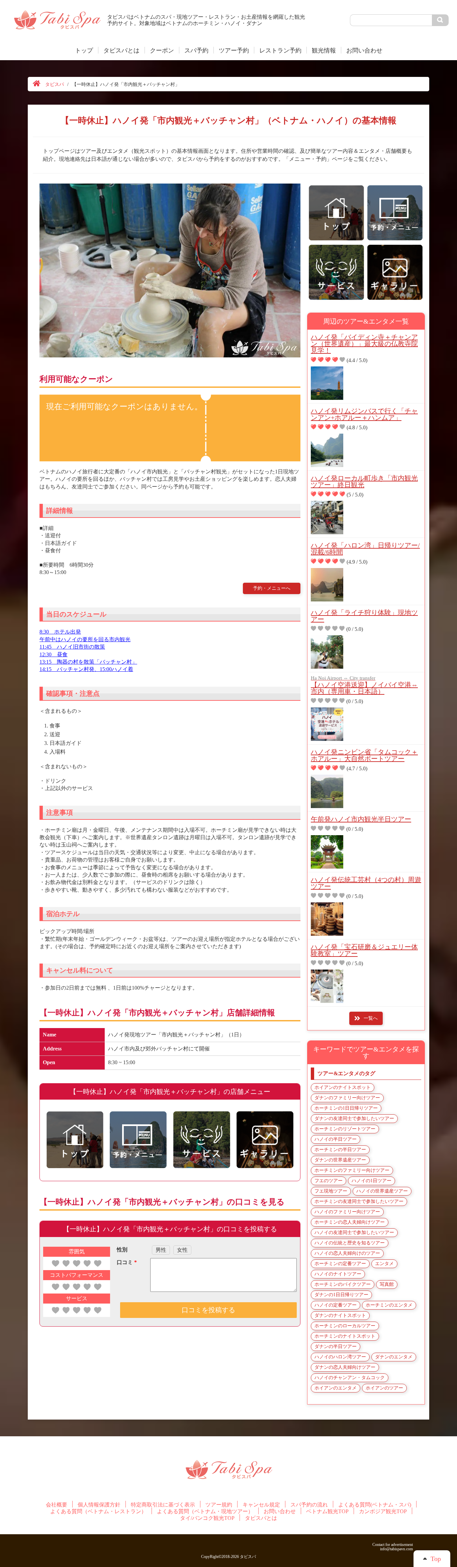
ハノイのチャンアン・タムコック (349, 1377)
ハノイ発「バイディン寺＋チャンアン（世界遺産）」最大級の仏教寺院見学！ (364, 343)
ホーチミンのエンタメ (389, 1305)
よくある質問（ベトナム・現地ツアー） (205, 1511)
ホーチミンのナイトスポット (344, 1336)
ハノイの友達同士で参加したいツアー (354, 1232)
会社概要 (56, 1504)
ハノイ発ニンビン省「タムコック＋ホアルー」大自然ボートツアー (364, 755)
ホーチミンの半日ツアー (340, 1149)
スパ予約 (196, 50)
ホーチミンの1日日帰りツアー (346, 1108)
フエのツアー (328, 1180)
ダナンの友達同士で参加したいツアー (354, 1118)
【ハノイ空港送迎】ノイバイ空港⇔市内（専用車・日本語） (364, 685)
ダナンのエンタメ (394, 1356)
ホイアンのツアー (384, 1387)
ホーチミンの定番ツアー (340, 1263)
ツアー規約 (218, 1504)
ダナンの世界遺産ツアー (340, 1159)
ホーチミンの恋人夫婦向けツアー (349, 1222)
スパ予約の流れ (309, 1504)
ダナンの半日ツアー (335, 1346)
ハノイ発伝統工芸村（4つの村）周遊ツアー (366, 883)
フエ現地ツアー (330, 1191)
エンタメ (384, 1263)
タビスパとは (121, 50)
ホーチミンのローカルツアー (344, 1325)
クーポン (162, 50)
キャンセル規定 (261, 1504)
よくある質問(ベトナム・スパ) (374, 1504)
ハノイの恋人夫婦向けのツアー (347, 1253)
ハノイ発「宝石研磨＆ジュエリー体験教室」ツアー (364, 950)
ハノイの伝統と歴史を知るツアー (349, 1242)
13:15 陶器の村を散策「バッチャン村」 (88, 662)
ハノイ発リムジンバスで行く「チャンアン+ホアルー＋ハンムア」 (364, 414)
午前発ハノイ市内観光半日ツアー (361, 819)
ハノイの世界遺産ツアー (382, 1191)
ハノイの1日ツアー (371, 1180)
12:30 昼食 (53, 654)
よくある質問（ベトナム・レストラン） (98, 1511)
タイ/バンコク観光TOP (207, 1518)
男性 (161, 1250)
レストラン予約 (280, 50)
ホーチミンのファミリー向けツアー (351, 1170)
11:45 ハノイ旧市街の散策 (72, 647)
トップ (84, 50)
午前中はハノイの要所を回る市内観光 (84, 639)
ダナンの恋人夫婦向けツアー (344, 1367)
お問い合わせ (364, 50)
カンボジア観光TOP (383, 1511)
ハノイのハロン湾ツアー (340, 1356)
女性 (182, 1250)
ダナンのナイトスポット (340, 1315)
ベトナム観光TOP (327, 1511)
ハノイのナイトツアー (337, 1273)
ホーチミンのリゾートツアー (344, 1128)
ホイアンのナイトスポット (342, 1087)
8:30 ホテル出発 (60, 632)
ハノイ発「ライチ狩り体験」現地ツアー (364, 616)
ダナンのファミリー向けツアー (347, 1097)
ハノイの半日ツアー (335, 1139)
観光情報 (324, 50)
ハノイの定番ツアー (335, 1305)
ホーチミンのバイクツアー (342, 1284)
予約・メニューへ (271, 588)
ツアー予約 (234, 50)
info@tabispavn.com (396, 1549)
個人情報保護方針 (99, 1504)
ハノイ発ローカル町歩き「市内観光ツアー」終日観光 (364, 481)
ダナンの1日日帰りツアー (341, 1294)
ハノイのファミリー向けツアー (347, 1211)
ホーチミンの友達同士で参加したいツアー (358, 1201)
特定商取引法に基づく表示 (163, 1504)
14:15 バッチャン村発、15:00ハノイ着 (86, 669)
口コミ (127, 1262)
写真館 (387, 1284)
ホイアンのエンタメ (335, 1387)
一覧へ (371, 1018)
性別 (122, 1249)
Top (436, 1558)
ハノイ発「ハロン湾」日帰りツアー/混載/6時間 (365, 549)
